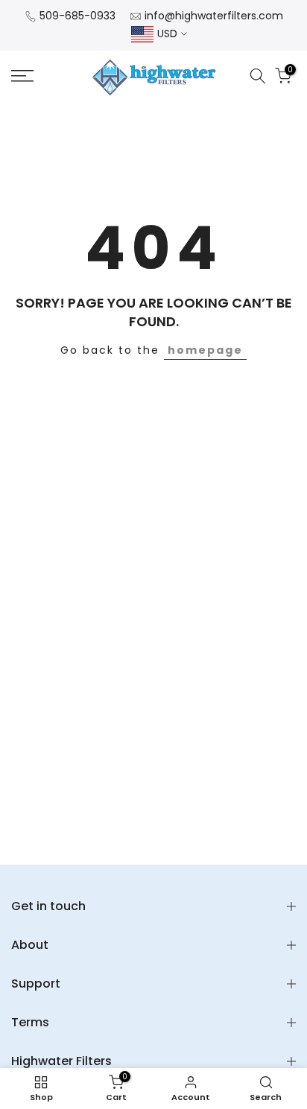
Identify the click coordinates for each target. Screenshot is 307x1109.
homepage (205, 350)
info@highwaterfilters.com (214, 15)
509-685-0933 (77, 15)
